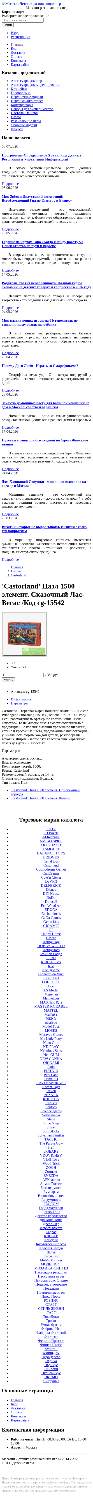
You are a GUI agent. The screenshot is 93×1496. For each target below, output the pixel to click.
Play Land (51, 1075)
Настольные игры (24, 113)
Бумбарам (51, 1192)
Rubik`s (51, 1103)
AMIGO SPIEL (51, 841)
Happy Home (51, 934)
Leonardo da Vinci (51, 974)
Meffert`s (51, 1014)
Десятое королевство (51, 1216)
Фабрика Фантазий (51, 1333)
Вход (15, 33)
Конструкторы (22, 105)
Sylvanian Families (51, 1135)
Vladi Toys (51, 1159)
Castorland (18, 575)
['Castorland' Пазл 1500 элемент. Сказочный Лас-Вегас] (24, 655)
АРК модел (51, 1179)
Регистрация (20, 37)
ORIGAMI (51, 1063)
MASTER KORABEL (51, 1006)
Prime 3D (51, 1079)
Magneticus (51, 998)
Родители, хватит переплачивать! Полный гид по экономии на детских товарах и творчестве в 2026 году (46, 285)
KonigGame (51, 970)
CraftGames (51, 873)
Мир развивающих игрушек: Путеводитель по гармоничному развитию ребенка (40, 322)
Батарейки (19, 89)
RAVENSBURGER (51, 1083)
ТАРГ (51, 1312)
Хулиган (51, 1349)
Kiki (51, 966)
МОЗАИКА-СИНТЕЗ (51, 1268)
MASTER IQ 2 (51, 1002)
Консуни (51, 1240)
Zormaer (51, 1171)
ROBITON (51, 1099)
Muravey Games (51, 1034)
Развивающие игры (26, 121)
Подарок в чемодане (51, 1284)
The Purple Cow (51, 1143)
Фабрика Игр (51, 1329)
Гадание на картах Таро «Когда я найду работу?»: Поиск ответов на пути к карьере (42, 244)
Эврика (51, 1361)
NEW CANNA (51, 1059)
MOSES (51, 1030)
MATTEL (51, 1010)
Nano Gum (51, 1042)
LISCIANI (51, 978)
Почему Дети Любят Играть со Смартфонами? (40, 366)
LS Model (51, 990)
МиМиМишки (51, 1260)
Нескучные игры (51, 1276)
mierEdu (51, 1022)
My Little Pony (51, 1038)
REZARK (51, 1095)
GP (51, 930)
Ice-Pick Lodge (51, 954)
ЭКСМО (51, 1377)
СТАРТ (51, 1304)
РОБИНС (51, 1300)
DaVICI (51, 881)
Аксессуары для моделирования (35, 85)
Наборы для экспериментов (32, 109)
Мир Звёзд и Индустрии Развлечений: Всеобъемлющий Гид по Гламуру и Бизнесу (37, 198)
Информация (21, 699)
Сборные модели (24, 125)
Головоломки (21, 93)
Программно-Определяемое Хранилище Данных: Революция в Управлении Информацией (42, 157)
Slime (51, 1119)
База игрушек (51, 1188)
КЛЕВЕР (51, 1236)
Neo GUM (51, 1055)
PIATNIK (51, 1071)
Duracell (51, 901)
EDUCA (51, 910)
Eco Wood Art (51, 905)
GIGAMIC (51, 926)
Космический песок (51, 1244)
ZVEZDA (51, 1175)
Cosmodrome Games (51, 869)
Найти (8, 25)
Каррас (51, 1232)
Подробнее (10, 184)
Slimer (51, 1127)
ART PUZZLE (51, 845)
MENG (51, 1018)
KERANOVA (51, 962)
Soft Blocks (51, 1131)
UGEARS (51, 1151)
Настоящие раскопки (51, 1272)
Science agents (51, 1111)
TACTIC (51, 1139)
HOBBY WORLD (51, 946)
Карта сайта (20, 64)
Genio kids (51, 922)
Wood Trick (51, 1163)
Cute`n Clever (51, 877)
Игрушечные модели (27, 97)
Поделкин (51, 1288)
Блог (14, 48)
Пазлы (16, 117)
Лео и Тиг (51, 1256)
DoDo (51, 897)
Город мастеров (51, 1208)
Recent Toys (51, 1087)
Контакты (18, 60)
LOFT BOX (51, 982)
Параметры (19, 703)
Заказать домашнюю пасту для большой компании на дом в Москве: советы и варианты (45, 405)
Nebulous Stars (51, 1051)
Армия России (51, 1184)
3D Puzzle (51, 833)
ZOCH (51, 1167)
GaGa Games (51, 918)
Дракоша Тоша (51, 1220)
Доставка (18, 52)
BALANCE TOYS (51, 853)
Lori (51, 986)
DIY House (51, 893)
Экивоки (51, 1369)
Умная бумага (51, 1325)
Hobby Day (51, 942)
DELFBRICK (51, 885)
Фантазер (51, 1337)
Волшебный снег (51, 1196)
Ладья (51, 1252)
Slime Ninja (51, 1123)
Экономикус (51, 1373)
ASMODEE (51, 849)
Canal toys (51, 861)
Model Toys (51, 1026)
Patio (51, 1067)
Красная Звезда (51, 1248)
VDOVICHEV (51, 1155)
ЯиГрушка (51, 1381)
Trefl (51, 1147)
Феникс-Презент (51, 1341)
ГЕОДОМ (51, 1204)
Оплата (16, 56)
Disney (51, 889)
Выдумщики (51, 1200)
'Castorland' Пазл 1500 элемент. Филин (40, 798)
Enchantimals (51, 914)
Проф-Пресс (51, 1296)
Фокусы (17, 129)
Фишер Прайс (51, 1345)
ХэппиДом (51, 1353)
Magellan (51, 994)
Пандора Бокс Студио (51, 1280)
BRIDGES (51, 857)
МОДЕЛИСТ (51, 1264)
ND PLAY (51, 1047)
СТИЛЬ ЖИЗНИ (51, 1308)
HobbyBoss (51, 950)
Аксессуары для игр (26, 81)
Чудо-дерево (51, 1357)
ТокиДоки (51, 1316)
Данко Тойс (51, 1212)
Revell (51, 1091)
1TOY (51, 829)
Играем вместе (51, 1228)
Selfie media (51, 1115)
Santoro (51, 1107)
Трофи (51, 1321)
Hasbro (51, 938)
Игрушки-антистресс (27, 101)
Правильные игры (51, 1292)
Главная (17, 44)
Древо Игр (51, 1224)
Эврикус (51, 1365)
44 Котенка (51, 837)
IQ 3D (51, 958)
